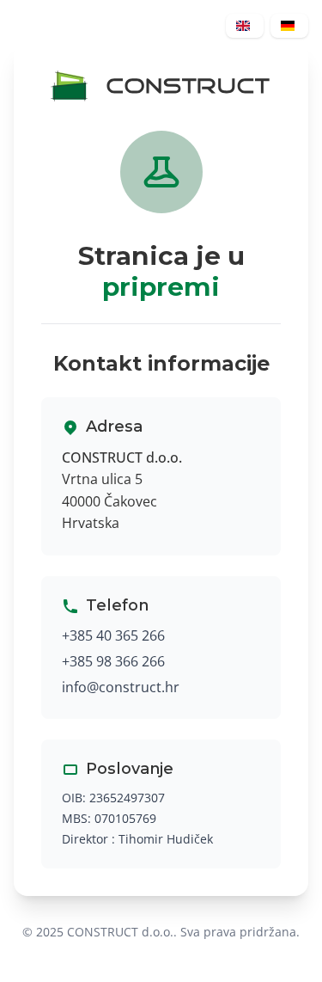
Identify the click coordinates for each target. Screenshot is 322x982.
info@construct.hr (120, 687)
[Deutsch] (289, 26)
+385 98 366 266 (113, 661)
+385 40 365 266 (113, 635)
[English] (245, 26)
